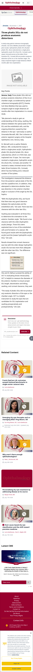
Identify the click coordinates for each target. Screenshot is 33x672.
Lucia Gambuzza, (9, 532)
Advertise (16, 598)
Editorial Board (16, 605)
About (17, 596)
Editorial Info (16, 603)
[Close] (31, 633)
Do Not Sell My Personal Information (16, 611)
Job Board (16, 613)
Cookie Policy (15, 655)
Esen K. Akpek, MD (20, 532)
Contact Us (16, 609)
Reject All (16, 663)
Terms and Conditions (16, 607)
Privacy (16, 601)
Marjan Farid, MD (9, 494)
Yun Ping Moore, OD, (10, 422)
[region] (16, 651)
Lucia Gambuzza (9, 387)
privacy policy (9, 337)
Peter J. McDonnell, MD (11, 459)
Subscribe (24, 331)
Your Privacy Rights (16, 616)
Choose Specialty (15, 8)
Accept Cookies (16, 668)
